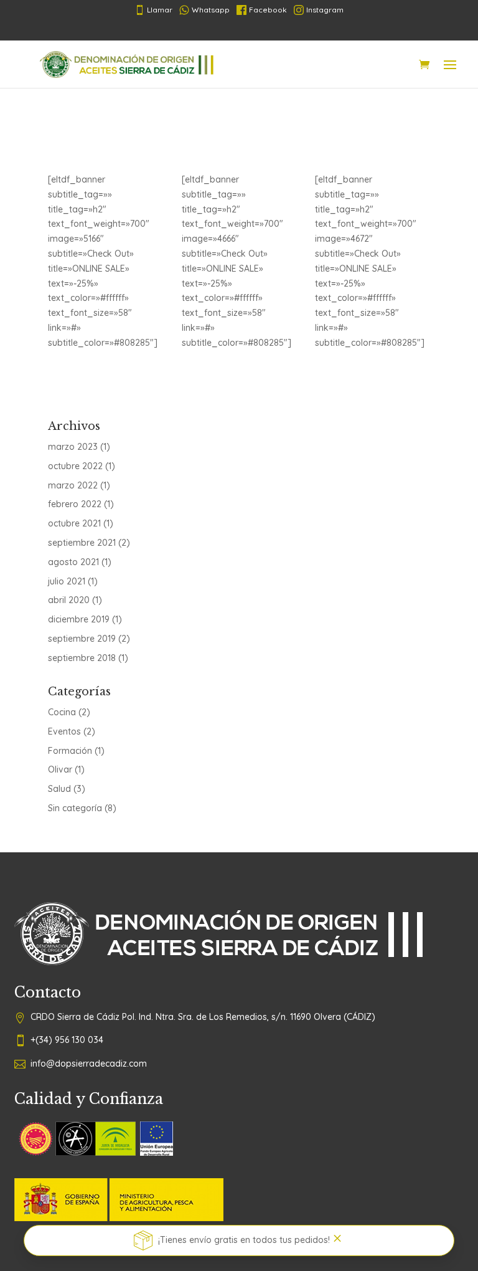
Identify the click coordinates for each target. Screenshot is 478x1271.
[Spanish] (201, 30)
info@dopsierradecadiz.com (88, 1063)
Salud (59, 788)
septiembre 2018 (82, 658)
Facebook (268, 9)
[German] (241, 30)
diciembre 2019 (79, 619)
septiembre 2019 (82, 638)
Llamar (153, 10)
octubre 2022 (75, 466)
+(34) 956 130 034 (66, 1039)
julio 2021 (66, 581)
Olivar (60, 769)
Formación (70, 750)
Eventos (64, 731)
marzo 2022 (73, 485)
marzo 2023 (73, 446)
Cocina (62, 712)
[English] (281, 30)
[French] (221, 30)
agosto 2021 (73, 562)
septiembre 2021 (82, 542)
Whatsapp (211, 9)
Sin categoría (75, 808)
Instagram (325, 9)
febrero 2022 (74, 504)
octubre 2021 (74, 523)
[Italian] (261, 30)
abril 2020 (69, 600)
